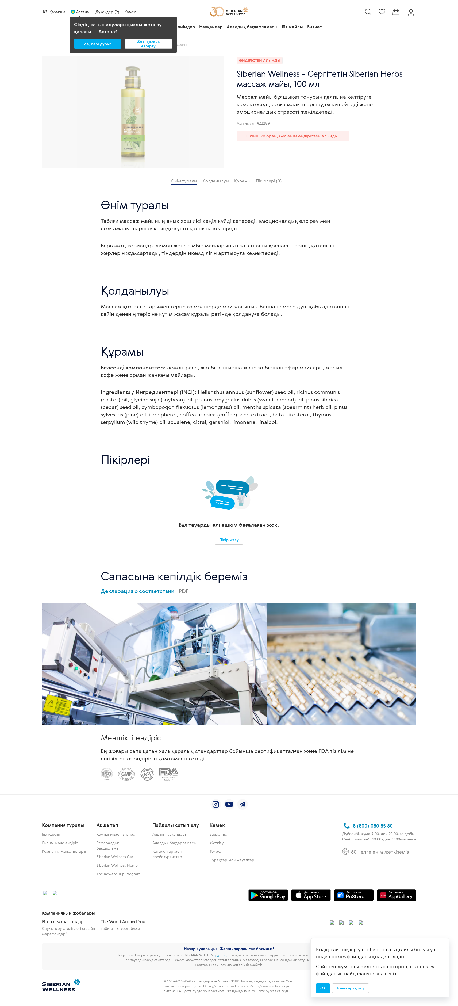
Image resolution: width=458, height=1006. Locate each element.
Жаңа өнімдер (180, 27)
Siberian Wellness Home (117, 865)
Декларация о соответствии (144, 591)
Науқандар (210, 27)
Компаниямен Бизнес (116, 834)
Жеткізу (217, 842)
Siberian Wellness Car (115, 856)
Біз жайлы (292, 27)
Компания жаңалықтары (64, 851)
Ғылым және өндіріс (60, 842)
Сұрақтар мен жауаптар (232, 859)
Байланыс (218, 834)
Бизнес (314, 27)
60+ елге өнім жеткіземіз (380, 851)
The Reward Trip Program (119, 873)
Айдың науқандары (169, 834)
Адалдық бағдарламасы (252, 27)
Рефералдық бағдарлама (108, 845)
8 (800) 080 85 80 (373, 826)
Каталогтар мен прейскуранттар (167, 854)
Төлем (215, 851)
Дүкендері (223, 955)
